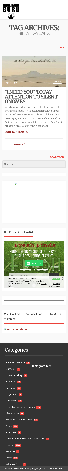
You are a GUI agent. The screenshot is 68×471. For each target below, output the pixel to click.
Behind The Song (15, 362)
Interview (11, 400)
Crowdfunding (14, 375)
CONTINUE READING (16, 132)
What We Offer (14, 464)
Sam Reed (19, 144)
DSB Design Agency (31, 469)
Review (57, 81)
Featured (11, 388)
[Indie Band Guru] (34, 9)
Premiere (11, 432)
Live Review (12, 413)
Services (10, 451)
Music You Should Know (19, 419)
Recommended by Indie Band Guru (25, 438)
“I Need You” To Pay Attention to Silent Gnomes (31, 96)
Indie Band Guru (55, 469)
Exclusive (11, 381)
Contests (10, 369)
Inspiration (12, 394)
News (9, 426)
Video (9, 457)
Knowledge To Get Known (20, 407)
